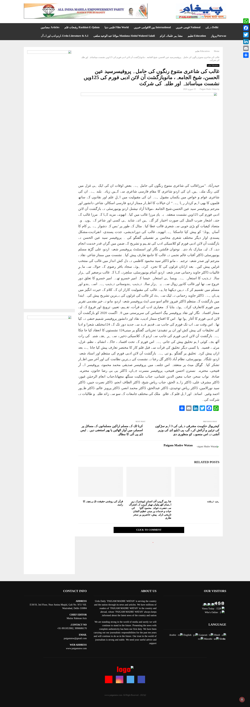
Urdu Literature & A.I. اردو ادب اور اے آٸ (64, 35)
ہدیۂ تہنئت (213, 501)
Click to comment (148, 530)
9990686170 (81, 628)
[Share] (246, 55)
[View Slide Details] (86, 11)
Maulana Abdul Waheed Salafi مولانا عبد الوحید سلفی (124, 35)
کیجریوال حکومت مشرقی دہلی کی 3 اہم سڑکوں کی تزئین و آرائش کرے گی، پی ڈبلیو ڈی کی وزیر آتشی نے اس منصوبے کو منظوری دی (187, 430)
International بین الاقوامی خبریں (152, 27)
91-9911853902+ (65, 628)
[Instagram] (119, 679)
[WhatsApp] (246, 21)
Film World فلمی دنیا (117, 27)
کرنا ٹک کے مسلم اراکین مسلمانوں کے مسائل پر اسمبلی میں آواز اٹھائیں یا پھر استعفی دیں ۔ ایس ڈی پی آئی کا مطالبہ (111, 430)
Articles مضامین (50, 27)
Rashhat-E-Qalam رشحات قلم (81, 27)
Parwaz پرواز (218, 35)
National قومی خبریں (188, 27)
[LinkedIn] (246, 41)
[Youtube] (108, 679)
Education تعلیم (197, 35)
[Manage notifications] (242, 699)
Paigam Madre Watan (208, 89)
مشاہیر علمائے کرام (171, 35)
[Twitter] (130, 679)
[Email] (246, 48)
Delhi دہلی (211, 27)
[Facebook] (141, 679)
